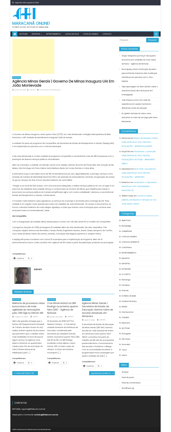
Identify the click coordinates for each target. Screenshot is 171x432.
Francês (125, 290)
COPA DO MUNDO (90, 34)
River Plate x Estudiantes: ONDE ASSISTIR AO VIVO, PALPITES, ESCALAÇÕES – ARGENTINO (139, 173)
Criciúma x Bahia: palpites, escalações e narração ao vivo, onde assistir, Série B (139, 200)
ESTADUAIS (126, 269)
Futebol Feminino (129, 301)
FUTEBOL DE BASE (129, 296)
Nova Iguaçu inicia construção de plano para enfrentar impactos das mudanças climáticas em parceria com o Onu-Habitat (139, 75)
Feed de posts (128, 377)
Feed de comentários (131, 382)
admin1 (32, 90)
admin (35, 316)
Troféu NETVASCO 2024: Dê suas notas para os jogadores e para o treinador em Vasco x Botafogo (27, 373)
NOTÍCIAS (23, 34)
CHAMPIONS (127, 231)
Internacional (127, 312)
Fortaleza (126, 285)
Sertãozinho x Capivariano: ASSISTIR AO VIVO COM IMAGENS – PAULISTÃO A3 (139, 186)
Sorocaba (126, 344)
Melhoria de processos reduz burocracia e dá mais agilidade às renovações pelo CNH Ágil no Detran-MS (28, 308)
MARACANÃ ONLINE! (31, 23)
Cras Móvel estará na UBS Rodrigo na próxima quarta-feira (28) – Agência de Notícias (63, 308)
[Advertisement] (33, 56)
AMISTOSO (126, 220)
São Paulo (126, 339)
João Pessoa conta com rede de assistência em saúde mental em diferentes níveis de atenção (136, 104)
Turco (124, 350)
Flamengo (126, 279)
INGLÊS (124, 306)
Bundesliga (126, 226)
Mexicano (126, 323)
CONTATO (107, 34)
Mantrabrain (46, 429)
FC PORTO (126, 274)
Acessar (125, 372)
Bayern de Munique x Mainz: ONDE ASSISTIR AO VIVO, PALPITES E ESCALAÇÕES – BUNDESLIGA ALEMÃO (140, 142)
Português (126, 333)
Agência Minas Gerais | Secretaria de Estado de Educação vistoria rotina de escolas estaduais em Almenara (97, 310)
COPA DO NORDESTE (130, 242)
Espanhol (125, 258)
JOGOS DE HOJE (72, 34)
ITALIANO (125, 317)
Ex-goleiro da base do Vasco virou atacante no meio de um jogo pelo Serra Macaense (139, 117)
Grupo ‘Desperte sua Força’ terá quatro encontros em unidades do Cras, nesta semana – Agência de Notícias (139, 60)
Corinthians (127, 247)
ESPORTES (36, 34)
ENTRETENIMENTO (53, 34)
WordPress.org (128, 388)
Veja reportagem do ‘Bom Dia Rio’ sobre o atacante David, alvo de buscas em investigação (140, 90)
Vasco (124, 355)
